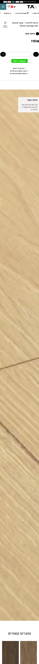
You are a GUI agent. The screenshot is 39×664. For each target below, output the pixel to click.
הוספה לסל (19, 61)
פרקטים (6, 13)
